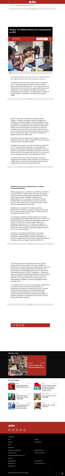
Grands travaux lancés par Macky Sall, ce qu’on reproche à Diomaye (23, 406)
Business (12, 5)
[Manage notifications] (62, 473)
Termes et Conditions (40, 452)
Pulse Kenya (11, 466)
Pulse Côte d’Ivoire (39, 463)
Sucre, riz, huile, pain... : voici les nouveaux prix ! (36, 366)
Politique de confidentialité (14, 450)
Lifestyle (37, 439)
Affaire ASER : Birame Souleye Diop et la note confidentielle (22, 397)
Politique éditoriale (39, 450)
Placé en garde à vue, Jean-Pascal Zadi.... (49, 396)
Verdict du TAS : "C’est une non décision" (48, 405)
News (17, 383)
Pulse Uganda (38, 461)
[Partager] (50, 39)
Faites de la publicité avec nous (15, 455)
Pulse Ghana (11, 463)
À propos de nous (12, 452)
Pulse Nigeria (11, 461)
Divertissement (45, 393)
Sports (43, 402)
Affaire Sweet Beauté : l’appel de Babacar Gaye (22, 386)
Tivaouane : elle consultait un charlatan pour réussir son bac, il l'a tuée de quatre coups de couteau (49, 388)
